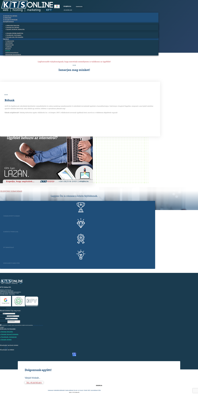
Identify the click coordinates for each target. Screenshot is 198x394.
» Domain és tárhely (12, 27)
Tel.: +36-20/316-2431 (34, 382)
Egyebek (6, 39)
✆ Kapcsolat (9, 41)
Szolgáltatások (8, 21)
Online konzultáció (11, 52)
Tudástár (8, 47)
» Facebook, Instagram (8, 337)
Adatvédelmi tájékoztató (59, 390)
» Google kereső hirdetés (9, 334)
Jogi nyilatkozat (94, 390)
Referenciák (9, 45)
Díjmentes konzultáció (13, 54)
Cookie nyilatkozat (69, 390)
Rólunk (7, 51)
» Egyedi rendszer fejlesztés (15, 29)
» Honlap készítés (6, 331)
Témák (85, 390)
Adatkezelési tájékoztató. (38, 325)
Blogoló (8, 49)
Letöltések (9, 43)
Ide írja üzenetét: (3, 322)
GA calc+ (81, 390)
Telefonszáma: (3, 316)
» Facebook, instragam (13, 35)
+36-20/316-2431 (67, 10)
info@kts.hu (67, 6)
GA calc (75, 390)
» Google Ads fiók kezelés (14, 37)
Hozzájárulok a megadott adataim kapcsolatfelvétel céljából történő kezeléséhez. (22, 325)
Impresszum (50, 390)
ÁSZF (89, 390)
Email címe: (2, 318)
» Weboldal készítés (12, 25)
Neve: (1, 313)
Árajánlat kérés (79, 6)
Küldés (2, 327)
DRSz (99, 390)
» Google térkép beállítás (14, 33)
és (78, 390)
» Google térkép (6, 339)
